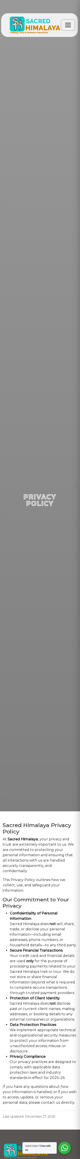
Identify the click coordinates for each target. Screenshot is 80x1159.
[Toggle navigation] (68, 25)
